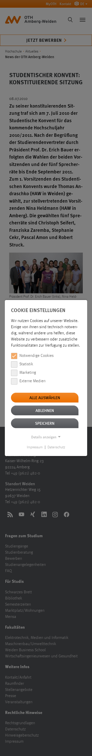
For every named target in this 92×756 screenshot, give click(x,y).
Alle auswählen (44, 397)
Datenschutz (56, 447)
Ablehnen (45, 410)
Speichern (44, 423)
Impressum (35, 447)
